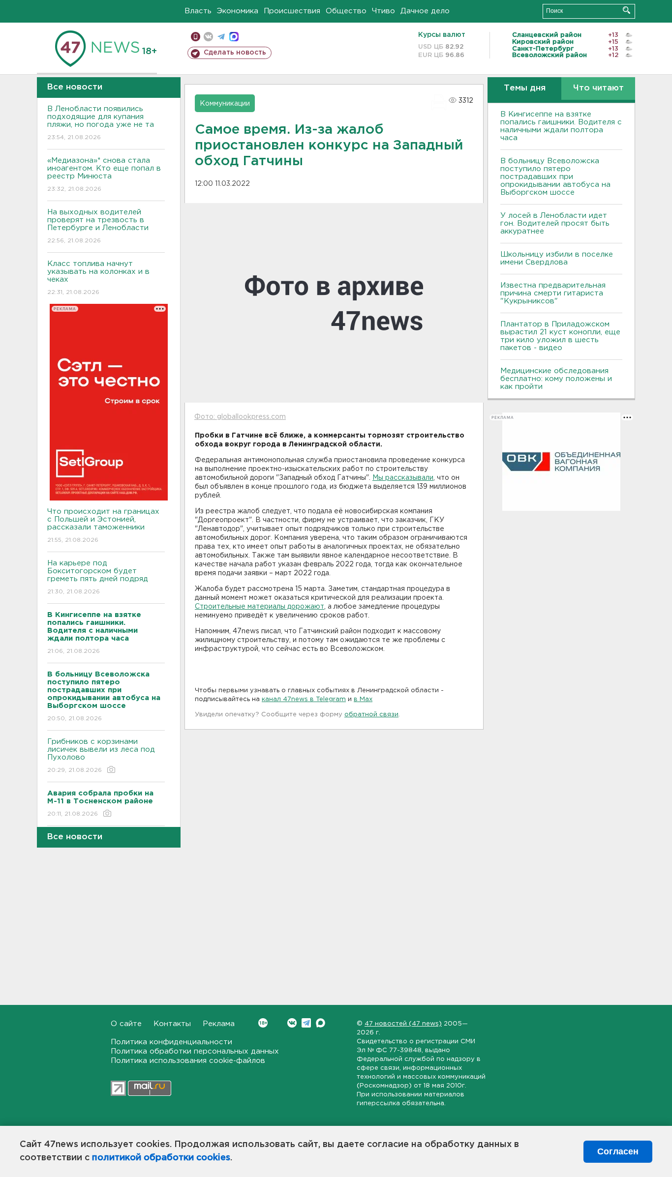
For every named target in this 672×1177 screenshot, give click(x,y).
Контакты (172, 1024)
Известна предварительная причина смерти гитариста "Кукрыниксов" (553, 293)
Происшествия (292, 11)
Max (320, 1023)
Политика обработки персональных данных (195, 1051)
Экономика (237, 11)
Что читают (598, 88)
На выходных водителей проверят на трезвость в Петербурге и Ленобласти (98, 226)
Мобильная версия (195, 36)
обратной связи (371, 714)
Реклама (219, 1024)
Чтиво (383, 11)
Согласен (618, 1151)
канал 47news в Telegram (304, 699)
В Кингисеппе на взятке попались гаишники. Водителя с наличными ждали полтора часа (561, 126)
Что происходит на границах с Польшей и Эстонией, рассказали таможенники (103, 525)
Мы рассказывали (402, 478)
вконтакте (208, 36)
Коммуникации (225, 104)
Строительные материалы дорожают (259, 607)
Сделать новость (235, 53)
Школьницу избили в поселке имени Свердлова (556, 258)
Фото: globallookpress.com (240, 417)
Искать (626, 10)
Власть (198, 11)
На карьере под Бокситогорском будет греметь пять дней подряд (97, 577)
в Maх (363, 699)
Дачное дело (425, 11)
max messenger (234, 36)
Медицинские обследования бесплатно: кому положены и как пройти (556, 379)
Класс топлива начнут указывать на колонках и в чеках (98, 278)
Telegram (306, 1023)
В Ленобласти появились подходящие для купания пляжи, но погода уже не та (100, 123)
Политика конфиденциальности (171, 1042)
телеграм (221, 36)
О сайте (126, 1024)
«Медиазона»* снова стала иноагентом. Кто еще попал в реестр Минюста (104, 174)
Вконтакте (292, 1023)
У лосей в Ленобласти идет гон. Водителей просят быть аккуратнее (555, 223)
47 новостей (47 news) (403, 1024)
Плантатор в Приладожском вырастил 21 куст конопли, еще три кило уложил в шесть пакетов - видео (560, 336)
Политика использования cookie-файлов (188, 1061)
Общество (346, 11)
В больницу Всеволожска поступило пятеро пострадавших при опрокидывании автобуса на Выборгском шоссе (555, 177)
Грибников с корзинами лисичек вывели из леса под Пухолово (101, 755)
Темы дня (525, 88)
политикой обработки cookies (161, 1158)
